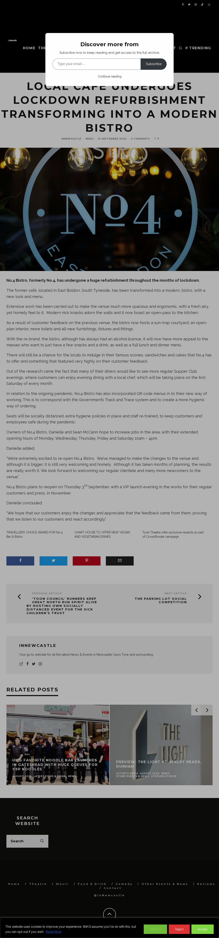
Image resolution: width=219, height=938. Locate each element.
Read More (53, 932)
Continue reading (109, 76)
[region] (109, 928)
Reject (179, 929)
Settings (155, 929)
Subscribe (153, 64)
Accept (202, 929)
